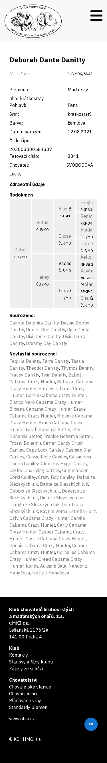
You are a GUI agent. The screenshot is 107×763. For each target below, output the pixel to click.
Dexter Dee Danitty (45, 329)
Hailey (42, 277)
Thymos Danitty (77, 368)
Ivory (63, 290)
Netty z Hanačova (50, 573)
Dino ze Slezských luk (62, 498)
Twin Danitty (53, 375)
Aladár (87, 230)
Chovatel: (19, 165)
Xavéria (88, 271)
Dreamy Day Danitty (46, 343)
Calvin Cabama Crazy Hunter (39, 518)
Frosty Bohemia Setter (32, 443)
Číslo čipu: (20, 140)
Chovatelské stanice (30, 687)
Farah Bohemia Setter (48, 429)
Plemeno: (19, 89)
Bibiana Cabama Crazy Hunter (40, 409)
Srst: (14, 114)
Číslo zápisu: (20, 73)
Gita (84, 298)
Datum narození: (26, 132)
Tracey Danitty (24, 375)
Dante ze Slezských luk (64, 484)
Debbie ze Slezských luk (34, 491)
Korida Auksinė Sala (46, 566)
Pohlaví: (17, 105)
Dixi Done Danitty (43, 336)
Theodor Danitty (42, 368)
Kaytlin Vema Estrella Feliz (68, 511)
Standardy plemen (28, 707)
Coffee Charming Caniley (34, 470)
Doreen (88, 243)
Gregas (87, 202)
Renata (87, 216)
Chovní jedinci (23, 693)
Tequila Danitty (24, 361)
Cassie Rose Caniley (46, 457)
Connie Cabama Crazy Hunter (39, 545)
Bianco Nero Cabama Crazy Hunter (45, 402)
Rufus (42, 222)
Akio (62, 209)
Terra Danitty (55, 361)
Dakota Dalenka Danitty (34, 323)
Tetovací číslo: (24, 156)
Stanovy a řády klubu (31, 662)
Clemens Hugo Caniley (64, 463)
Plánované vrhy (25, 700)
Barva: (16, 123)
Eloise (64, 236)
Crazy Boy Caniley (56, 477)
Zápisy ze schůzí (26, 668)
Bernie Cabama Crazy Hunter (56, 395)
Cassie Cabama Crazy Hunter (56, 538)
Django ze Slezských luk (34, 504)
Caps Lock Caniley (45, 450)
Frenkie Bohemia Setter (67, 436)
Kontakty (18, 655)
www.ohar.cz (22, 718)
